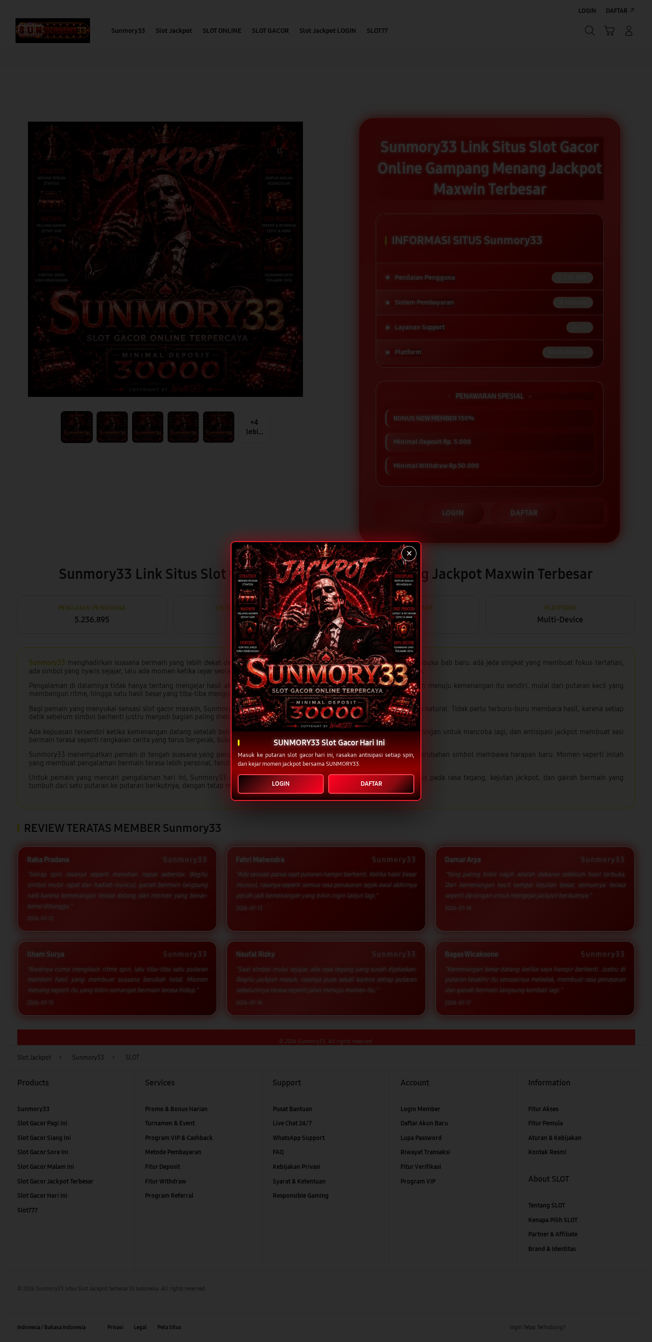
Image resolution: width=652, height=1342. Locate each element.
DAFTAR (371, 784)
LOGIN (281, 784)
